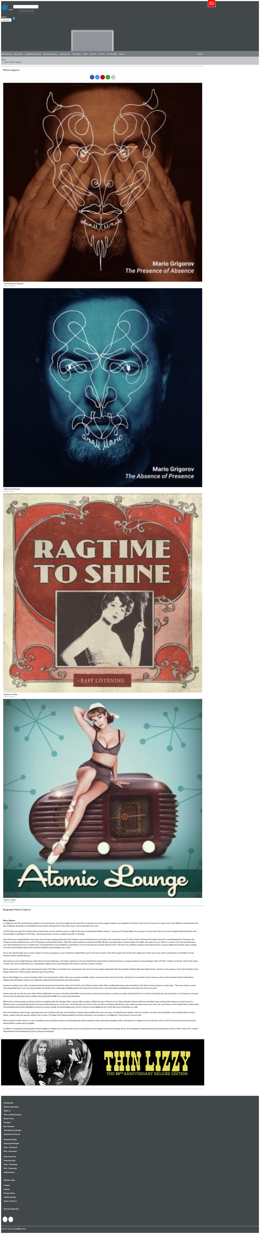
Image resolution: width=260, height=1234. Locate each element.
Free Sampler (112, 54)
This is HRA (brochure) (12, 1115)
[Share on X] (97, 77)
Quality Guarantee (11, 1107)
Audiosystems (9, 1172)
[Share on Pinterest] (102, 77)
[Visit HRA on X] (10, 1219)
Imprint (6, 1189)
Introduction (8, 1103)
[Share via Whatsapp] (108, 77)
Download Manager (11, 1143)
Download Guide (10, 1139)
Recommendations (50, 54)
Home (3, 59)
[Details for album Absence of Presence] (102, 486)
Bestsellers (18, 54)
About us (7, 1111)
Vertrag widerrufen (11, 1209)
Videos (121, 54)
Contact (7, 1185)
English (4, 17)
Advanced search (26, 11)
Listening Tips (64, 54)
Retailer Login (9, 1180)
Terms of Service (10, 1201)
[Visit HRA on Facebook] (5, 1219)
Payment (7, 1122)
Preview (102, 54)
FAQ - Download (10, 1151)
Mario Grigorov (9, 286)
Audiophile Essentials (33, 54)
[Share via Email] (113, 77)
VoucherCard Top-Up (12, 1134)
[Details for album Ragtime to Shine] (102, 692)
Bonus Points (9, 1118)
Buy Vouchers (9, 1126)
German (6, 20)
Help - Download (10, 1147)
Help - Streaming (10, 1164)
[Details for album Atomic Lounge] (102, 897)
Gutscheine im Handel (12, 1130)
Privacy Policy (9, 1193)
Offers (85, 54)
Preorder (93, 54)
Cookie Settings (10, 1197)
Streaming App (9, 1160)
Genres (200, 54)
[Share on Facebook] (92, 77)
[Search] (15, 10)
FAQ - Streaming (10, 1168)
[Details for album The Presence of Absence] (102, 281)
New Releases (7, 54)
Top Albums (76, 54)
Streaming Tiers (10, 1156)
